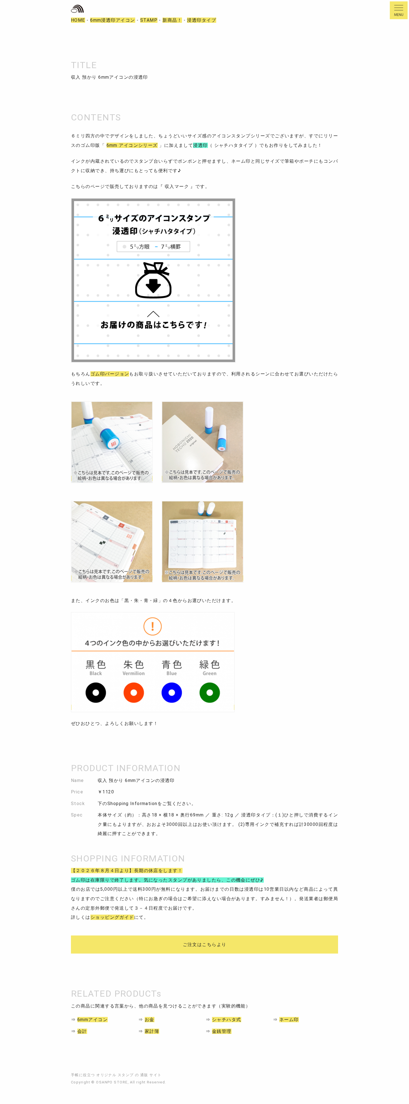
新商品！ (172, 20)
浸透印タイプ (201, 20)
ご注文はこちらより (204, 944)
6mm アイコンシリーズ (132, 145)
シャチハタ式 (226, 1019)
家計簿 (152, 1031)
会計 (82, 1031)
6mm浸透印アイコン (112, 20)
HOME (78, 20)
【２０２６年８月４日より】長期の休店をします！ (127, 870)
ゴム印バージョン (109, 374)
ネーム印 (289, 1019)
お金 (149, 1019)
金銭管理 (221, 1031)
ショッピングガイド (112, 917)
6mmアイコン (92, 1019)
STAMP (148, 20)
